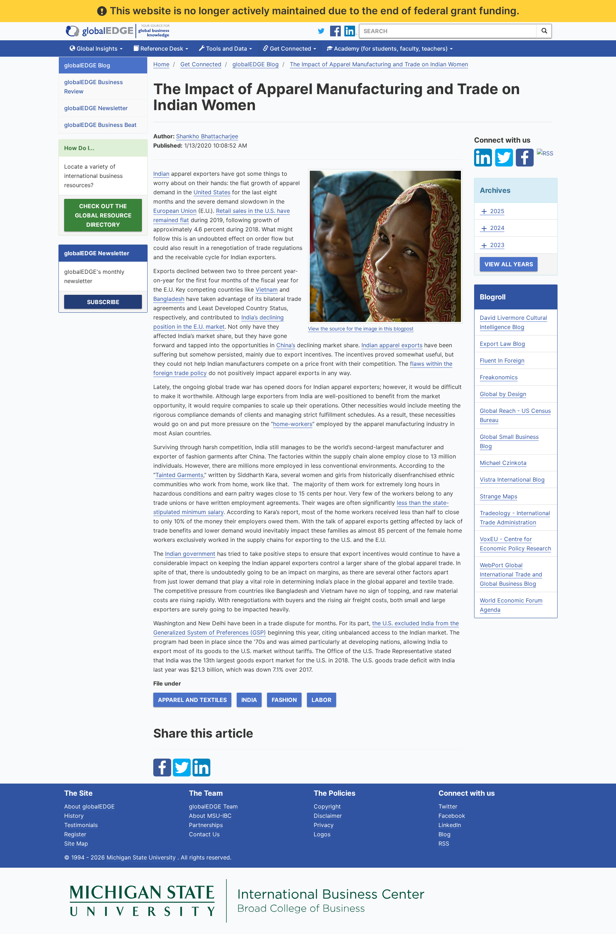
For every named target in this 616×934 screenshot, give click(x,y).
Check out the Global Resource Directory (103, 215)
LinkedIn (449, 824)
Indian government (190, 553)
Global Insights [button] (97, 48)
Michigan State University (142, 857)
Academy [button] (390, 48)
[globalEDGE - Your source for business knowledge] (117, 31)
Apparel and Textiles (192, 699)
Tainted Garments (179, 474)
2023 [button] (492, 245)
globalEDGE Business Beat (100, 124)
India (249, 699)
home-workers (292, 423)
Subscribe (103, 302)
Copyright (327, 806)
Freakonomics (499, 377)
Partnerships (206, 824)
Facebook (451, 815)
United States (212, 192)
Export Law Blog (502, 343)
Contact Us (204, 834)
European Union (174, 210)
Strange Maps (498, 496)
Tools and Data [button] (226, 48)
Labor (322, 699)
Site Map (76, 843)
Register (75, 834)
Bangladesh (168, 298)
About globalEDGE (89, 806)
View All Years (508, 264)
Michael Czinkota (503, 462)
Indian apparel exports (391, 345)
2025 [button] (492, 211)
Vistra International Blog (512, 479)
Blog (444, 834)
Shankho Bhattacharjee (207, 136)
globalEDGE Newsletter (96, 108)
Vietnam (267, 289)
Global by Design (503, 393)
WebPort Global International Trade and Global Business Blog (511, 574)
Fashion (284, 699)
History (74, 815)
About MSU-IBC (210, 815)
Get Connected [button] (290, 48)
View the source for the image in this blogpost (361, 329)
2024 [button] (492, 228)
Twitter (447, 806)
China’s (285, 345)
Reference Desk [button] (162, 48)
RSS (443, 843)
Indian (161, 173)
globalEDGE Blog (87, 65)
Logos (322, 834)
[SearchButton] (544, 31)
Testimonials (81, 824)
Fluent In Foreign (502, 360)
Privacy (324, 824)
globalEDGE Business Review (93, 86)
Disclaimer (328, 815)
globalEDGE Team (213, 806)
